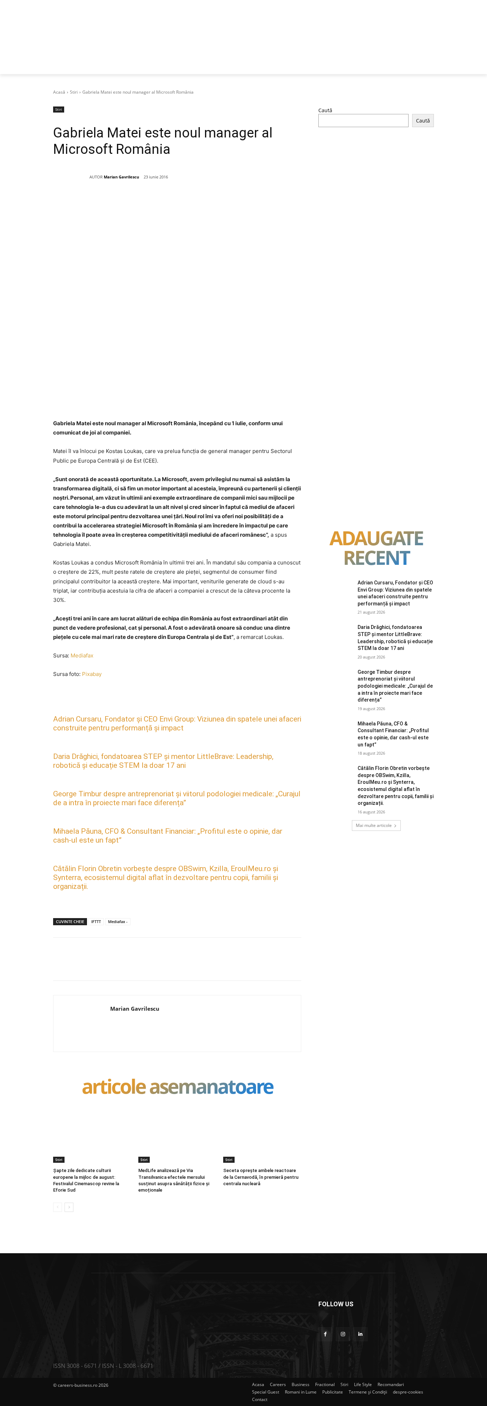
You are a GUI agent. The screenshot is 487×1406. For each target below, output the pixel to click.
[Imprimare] (205, 202)
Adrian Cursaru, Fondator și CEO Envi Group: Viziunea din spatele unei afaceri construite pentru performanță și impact (177, 723)
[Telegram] (221, 202)
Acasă (59, 92)
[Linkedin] (172, 202)
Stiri (74, 92)
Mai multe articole (374, 825)
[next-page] (69, 1207)
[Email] (188, 202)
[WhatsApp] (155, 202)
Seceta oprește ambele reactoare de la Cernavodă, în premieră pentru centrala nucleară (260, 1177)
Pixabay (92, 674)
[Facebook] (106, 202)
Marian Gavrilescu (121, 176)
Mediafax (82, 655)
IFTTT (96, 921)
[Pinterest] (139, 202)
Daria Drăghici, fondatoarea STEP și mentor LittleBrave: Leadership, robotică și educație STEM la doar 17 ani (163, 761)
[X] (123, 202)
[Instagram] (343, 1334)
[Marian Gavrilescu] (71, 177)
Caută (325, 110)
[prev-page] (57, 1207)
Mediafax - (118, 921)
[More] (237, 202)
